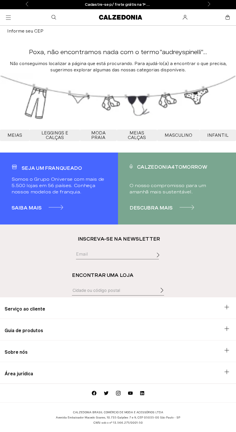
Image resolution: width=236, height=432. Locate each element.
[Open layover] (159, 261)
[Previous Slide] (27, 4)
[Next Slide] (208, 4)
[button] (55, 17)
